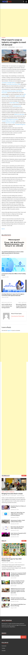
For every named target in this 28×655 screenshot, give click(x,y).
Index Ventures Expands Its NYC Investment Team (18, 534)
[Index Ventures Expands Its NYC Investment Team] (6, 533)
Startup (7, 491)
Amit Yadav (14, 495)
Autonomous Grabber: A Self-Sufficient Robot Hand (18, 521)
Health (3, 557)
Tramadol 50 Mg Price (20, 124)
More (10, 557)
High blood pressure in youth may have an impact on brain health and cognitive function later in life (18, 590)
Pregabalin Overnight (20, 95)
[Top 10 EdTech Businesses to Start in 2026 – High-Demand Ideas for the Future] (14, 250)
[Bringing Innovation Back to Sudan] (14, 490)
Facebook (4, 645)
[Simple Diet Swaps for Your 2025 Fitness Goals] (14, 556)
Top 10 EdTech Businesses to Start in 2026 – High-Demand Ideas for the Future (13, 252)
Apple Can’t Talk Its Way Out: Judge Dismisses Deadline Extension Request (18, 514)
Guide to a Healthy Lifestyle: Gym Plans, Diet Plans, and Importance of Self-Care (17, 582)
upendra (12, 562)
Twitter (3, 648)
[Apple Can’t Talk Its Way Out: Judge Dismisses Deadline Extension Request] (6, 512)
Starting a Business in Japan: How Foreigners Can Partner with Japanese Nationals (13, 294)
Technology (11, 491)
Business (3, 37)
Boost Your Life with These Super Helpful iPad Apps (17, 527)
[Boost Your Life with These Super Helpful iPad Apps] (6, 527)
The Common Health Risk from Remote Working (18, 605)
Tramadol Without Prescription (9, 121)
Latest (3, 491)
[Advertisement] (14, 23)
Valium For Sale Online (19, 114)
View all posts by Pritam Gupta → (17, 317)
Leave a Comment (19, 47)
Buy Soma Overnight (10, 122)
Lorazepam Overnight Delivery (8, 82)
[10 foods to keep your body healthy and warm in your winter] (6, 598)
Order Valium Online (14, 102)
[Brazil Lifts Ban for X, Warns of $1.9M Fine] (6, 506)
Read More (12, 626)
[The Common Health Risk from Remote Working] (6, 604)
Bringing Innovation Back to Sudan (12, 493)
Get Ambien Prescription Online (13, 84)
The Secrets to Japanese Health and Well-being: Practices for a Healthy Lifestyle (18, 574)
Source (3, 228)
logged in (9, 330)
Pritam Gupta (12, 47)
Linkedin (3, 650)
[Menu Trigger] (26, 1)
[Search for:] (14, 637)
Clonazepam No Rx (17, 106)
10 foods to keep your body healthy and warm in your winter (18, 598)
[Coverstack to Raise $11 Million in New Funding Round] (14, 272)
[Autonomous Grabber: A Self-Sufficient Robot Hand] (6, 520)
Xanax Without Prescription (12, 119)
